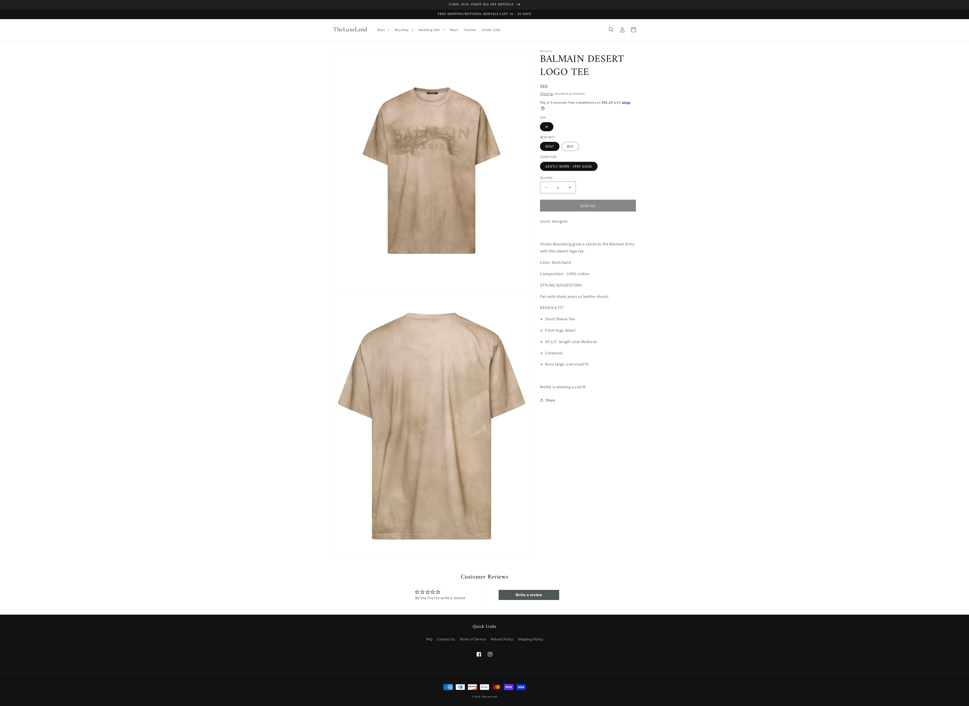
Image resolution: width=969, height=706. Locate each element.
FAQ (429, 639)
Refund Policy (502, 639)
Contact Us (446, 639)
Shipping (546, 93)
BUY (570, 146)
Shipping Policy (530, 639)
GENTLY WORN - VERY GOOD (568, 166)
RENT (549, 146)
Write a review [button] (529, 594)
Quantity (546, 177)
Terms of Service (473, 639)
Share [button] (550, 400)
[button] (383, 29)
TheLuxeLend (489, 696)
